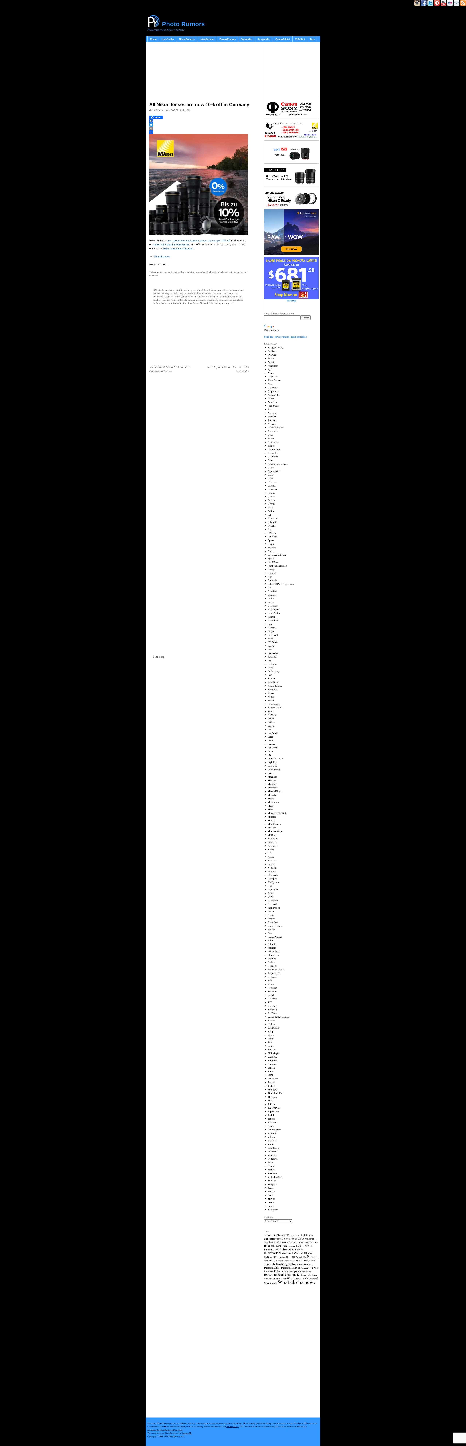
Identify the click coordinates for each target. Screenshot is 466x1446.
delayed (294, 1242)
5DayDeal (268, 1235)
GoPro (271, 602)
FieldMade (273, 562)
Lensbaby (272, 747)
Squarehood (274, 1078)
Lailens (271, 722)
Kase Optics (273, 682)
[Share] (199, 132)
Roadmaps (290, 1271)
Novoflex (272, 871)
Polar (270, 940)
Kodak (271, 696)
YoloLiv (272, 1180)
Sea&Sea (272, 1020)
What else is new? (296, 1281)
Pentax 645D (269, 1260)
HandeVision (274, 613)
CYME (271, 503)
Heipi (270, 624)
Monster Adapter (276, 831)
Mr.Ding (272, 834)
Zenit (270, 1195)
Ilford (270, 649)
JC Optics (272, 664)
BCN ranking (292, 1235)
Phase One (273, 922)
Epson (271, 540)
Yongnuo (272, 1184)
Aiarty (271, 373)
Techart (271, 1086)
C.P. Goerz (273, 456)
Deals (176, 272)
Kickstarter (272, 1252)
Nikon (271, 849)
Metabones (273, 802)
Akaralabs (273, 376)
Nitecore (272, 860)
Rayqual (272, 976)
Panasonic (273, 904)
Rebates (278, 1271)
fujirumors (286, 1249)
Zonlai (271, 1206)
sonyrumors (304, 1271)
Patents (312, 1256)
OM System (273, 882)
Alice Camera (274, 380)
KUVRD (272, 714)
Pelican (271, 911)
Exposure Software (277, 554)
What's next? (270, 1283)
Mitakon (272, 827)
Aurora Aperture (276, 427)
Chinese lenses (289, 1238)
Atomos (271, 423)
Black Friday (306, 1235)
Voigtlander (273, 1147)
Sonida (271, 1067)
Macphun (272, 776)
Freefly (271, 569)
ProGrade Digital (276, 969)
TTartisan (272, 1122)
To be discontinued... (286, 1274)
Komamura (273, 704)
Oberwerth (273, 875)
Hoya (270, 638)
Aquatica (272, 402)
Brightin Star (274, 449)
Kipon (271, 693)
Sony (270, 1071)
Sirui (270, 1042)
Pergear (271, 918)
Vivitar (271, 1144)
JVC (270, 674)
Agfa (270, 369)
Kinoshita (272, 689)
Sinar (270, 1038)
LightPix (272, 762)
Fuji (270, 576)
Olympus (272, 878)
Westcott (272, 1155)
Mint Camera (274, 824)
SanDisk (272, 1013)
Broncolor (273, 453)
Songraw (272, 1064)
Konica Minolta (275, 707)
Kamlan (271, 678)
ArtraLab (272, 416)
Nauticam (272, 838)
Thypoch (272, 1096)
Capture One (274, 471)
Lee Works (273, 733)
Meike (271, 798)
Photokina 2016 (289, 1267)
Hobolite (272, 627)
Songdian (272, 1060)
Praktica (272, 958)
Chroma (272, 485)
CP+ (315, 1238)
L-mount (286, 1253)
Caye (270, 478)
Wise (270, 1162)
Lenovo (271, 744)
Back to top (158, 656)
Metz (270, 805)
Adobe (271, 358)
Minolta (272, 816)
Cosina (271, 500)
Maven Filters (274, 791)
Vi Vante (272, 1133)
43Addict (300, 39)
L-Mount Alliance (302, 1253)
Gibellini (272, 591)
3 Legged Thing (276, 347)
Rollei (271, 995)
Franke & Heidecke (277, 565)
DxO (270, 529)
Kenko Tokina (275, 685)
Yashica (271, 1169)
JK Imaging (273, 671)
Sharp (270, 1031)
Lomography (274, 769)
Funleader (273, 580)
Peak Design (274, 907)
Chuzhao (272, 489)
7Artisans (272, 351)
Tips (312, 39)
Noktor (271, 864)
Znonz (271, 1202)
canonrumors (272, 1238)
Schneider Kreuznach (278, 1016)
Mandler (272, 784)
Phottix (271, 929)
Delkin (271, 511)
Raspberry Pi (274, 973)
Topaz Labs (273, 1111)
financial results (274, 1245)
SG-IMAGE (273, 1027)
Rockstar (272, 987)
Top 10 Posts (274, 1107)
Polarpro (272, 947)
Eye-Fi (271, 558)
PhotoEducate (275, 925)
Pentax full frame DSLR (285, 1260)
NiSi (270, 853)
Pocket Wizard (275, 936)
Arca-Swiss (273, 405)
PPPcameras (273, 951)
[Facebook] (199, 121)
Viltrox (271, 1136)
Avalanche (273, 431)
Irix (269, 660)
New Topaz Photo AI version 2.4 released (228, 369)
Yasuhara (272, 1173)
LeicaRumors (207, 39)
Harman (271, 616)
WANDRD (273, 1151)
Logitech (272, 765)
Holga (271, 631)
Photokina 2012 (306, 1264)
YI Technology (275, 1176)
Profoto (271, 962)
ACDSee (272, 354)
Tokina (271, 1104)
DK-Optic (272, 522)
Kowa (270, 711)
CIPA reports (305, 1238)
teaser (268, 1274)
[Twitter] (199, 125)
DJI (269, 514)
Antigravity (273, 394)
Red (270, 980)
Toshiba (272, 1115)
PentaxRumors (227, 39)
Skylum (271, 1049)
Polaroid (272, 944)
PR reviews (273, 955)
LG (269, 754)
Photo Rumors (183, 24)
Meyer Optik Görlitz (278, 813)
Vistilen (272, 1140)
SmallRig (272, 1056)
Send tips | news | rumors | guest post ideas (285, 336)
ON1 (270, 885)
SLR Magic (273, 1053)
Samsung (272, 1005)
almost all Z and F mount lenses (171, 244)
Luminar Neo (284, 1257)
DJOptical (272, 518)
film (316, 1242)
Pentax (271, 915)
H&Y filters (273, 609)
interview (298, 1249)
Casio (270, 474)
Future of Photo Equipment (281, 583)
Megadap (272, 794)
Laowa (271, 725)
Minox (271, 820)
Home (153, 39)
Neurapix (272, 842)
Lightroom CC (270, 1257)
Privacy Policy (232, 1426)
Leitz (270, 740)
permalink (200, 272)
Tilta (270, 1100)
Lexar (270, 751)
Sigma (271, 1035)
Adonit (271, 362)
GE (269, 587)
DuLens (271, 525)
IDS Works (273, 642)
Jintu (270, 667)
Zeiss (270, 1187)
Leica (270, 736)
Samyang (272, 1009)
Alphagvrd (273, 387)
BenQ (270, 434)
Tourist (271, 1118)
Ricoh (271, 984)
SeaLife (271, 1024)
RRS (270, 1002)
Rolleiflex (273, 998)
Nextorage (273, 845)
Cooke (271, 496)
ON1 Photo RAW (298, 1257)
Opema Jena (274, 889)
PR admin (157, 110)
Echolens (272, 536)
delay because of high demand (277, 1242)
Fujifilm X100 (271, 1249)
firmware (290, 1246)
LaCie (271, 718)
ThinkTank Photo (276, 1093)
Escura (271, 543)
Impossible (273, 653)
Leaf (270, 729)
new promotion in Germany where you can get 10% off (198, 240)
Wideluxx (273, 1158)
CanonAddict (282, 39)
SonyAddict (263, 39)
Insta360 (272, 656)
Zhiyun (271, 1198)
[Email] (199, 128)
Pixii (270, 933)
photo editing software (285, 1264)
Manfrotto (273, 787)
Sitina (271, 1045)
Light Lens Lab (275, 758)
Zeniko (271, 1191)
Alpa (270, 383)
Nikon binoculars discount (178, 248)
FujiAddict (246, 39)
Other (270, 893)
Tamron (271, 1082)
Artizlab (272, 413)
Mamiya (272, 780)
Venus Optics (274, 1129)
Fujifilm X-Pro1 (304, 1246)
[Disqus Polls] (199, 422)
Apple (271, 398)
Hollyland (273, 634)
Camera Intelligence (278, 463)
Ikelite (271, 645)
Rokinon (272, 991)
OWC (270, 896)
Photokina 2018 (305, 1267)
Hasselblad (273, 620)
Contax (271, 493)
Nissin (271, 856)
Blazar (271, 445)
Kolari (271, 700)
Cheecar (272, 482)
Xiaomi (271, 1166)
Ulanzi (271, 1126)
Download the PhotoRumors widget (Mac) (165, 1429)
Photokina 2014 (272, 1267)
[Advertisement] (199, 72)
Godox (271, 598)
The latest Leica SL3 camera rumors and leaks (169, 369)
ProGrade (272, 965)
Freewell (272, 573)
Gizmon (272, 594)
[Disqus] (199, 513)
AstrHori (272, 420)
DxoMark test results (306, 1242)
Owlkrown (273, 900)
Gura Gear (273, 605)
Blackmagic (274, 442)
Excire (271, 551)
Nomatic (272, 867)
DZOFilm (272, 533)
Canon (271, 467)
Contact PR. (187, 1433)
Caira (270, 460)
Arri (270, 409)
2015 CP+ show (279, 1235)
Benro (271, 438)
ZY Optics (273, 1209)
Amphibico (273, 391)
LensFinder (167, 39)
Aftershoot (273, 365)
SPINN (271, 1075)
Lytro (270, 773)
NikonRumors (187, 39)
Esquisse (272, 547)
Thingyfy (272, 1089)
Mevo (271, 809)
